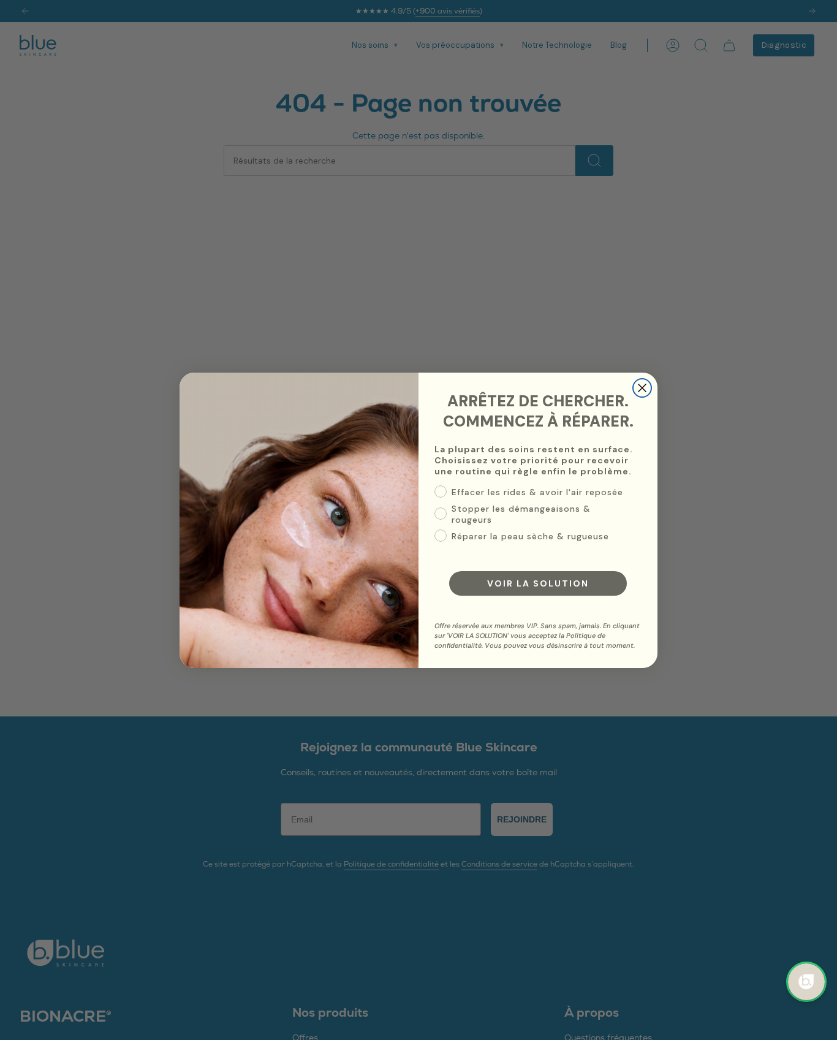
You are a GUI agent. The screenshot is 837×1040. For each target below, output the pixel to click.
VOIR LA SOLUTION (538, 583)
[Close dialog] (642, 388)
